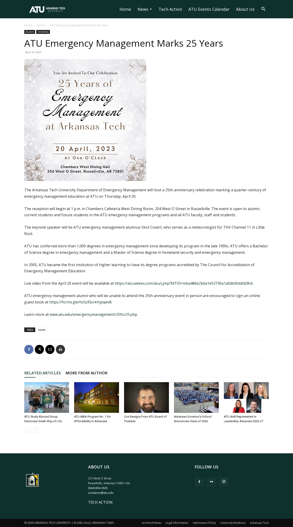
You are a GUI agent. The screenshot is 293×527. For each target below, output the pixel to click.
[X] (39, 349)
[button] (263, 9)
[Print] (60, 349)
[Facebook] (28, 349)
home (42, 329)
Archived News (151, 523)
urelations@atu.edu (101, 493)
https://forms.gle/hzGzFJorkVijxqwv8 (80, 302)
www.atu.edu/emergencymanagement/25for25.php (93, 314)
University (43, 31)
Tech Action (170, 9)
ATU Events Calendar (209, 9)
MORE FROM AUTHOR (86, 373)
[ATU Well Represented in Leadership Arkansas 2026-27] (246, 397)
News (143, 9)
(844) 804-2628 (97, 488)
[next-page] (34, 430)
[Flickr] (211, 481)
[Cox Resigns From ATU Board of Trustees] (146, 397)
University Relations (233, 523)
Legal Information (176, 523)
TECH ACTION (100, 502)
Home (125, 9)
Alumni (41, 25)
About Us (245, 9)
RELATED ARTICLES (42, 373)
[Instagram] (223, 481)
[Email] (49, 349)
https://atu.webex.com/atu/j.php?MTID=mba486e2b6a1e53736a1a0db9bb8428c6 (184, 283)
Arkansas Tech (259, 523)
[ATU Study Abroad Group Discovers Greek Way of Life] (46, 397)
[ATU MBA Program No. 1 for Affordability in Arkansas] (96, 397)
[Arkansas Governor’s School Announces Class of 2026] (196, 397)
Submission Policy (204, 523)
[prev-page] (27, 430)
